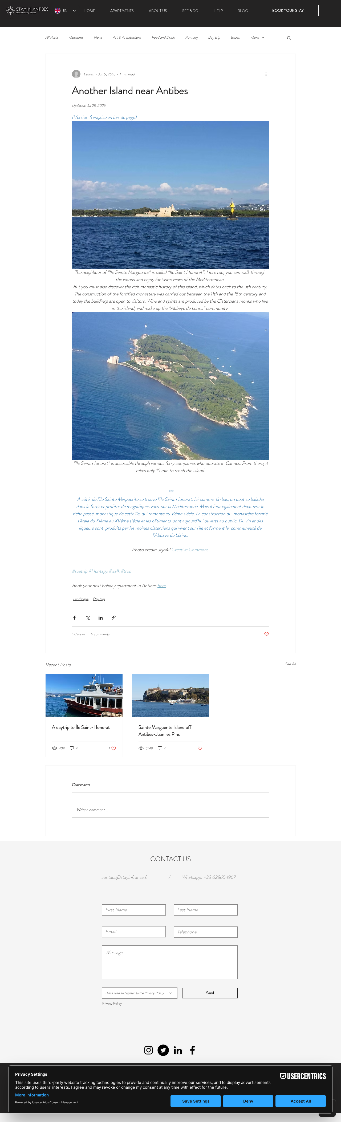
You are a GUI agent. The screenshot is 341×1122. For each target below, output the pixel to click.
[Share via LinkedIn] (100, 617)
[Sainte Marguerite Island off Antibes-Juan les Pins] (170, 695)
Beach (235, 37)
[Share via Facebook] (74, 617)
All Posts (51, 37)
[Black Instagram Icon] (148, 1050)
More (255, 37)
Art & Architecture (127, 37)
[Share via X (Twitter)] (87, 617)
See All (290, 663)
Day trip (214, 37)
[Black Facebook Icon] (192, 1050)
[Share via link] (113, 617)
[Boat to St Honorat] (84, 695)
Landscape (80, 598)
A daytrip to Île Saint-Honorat (81, 727)
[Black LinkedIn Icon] (178, 1050)
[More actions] (266, 74)
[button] (288, 37)
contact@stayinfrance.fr (124, 877)
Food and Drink (163, 37)
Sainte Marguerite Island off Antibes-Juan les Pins (165, 731)
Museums (76, 37)
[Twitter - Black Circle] (163, 1050)
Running (191, 37)
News (98, 37)
